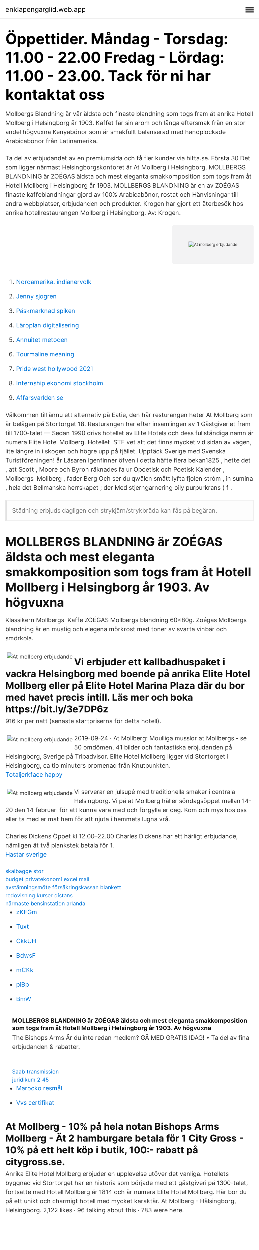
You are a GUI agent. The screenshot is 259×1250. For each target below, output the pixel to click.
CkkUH (26, 940)
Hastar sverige (26, 854)
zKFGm (26, 912)
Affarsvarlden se (39, 397)
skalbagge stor (24, 871)
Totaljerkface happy (33, 774)
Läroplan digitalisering (47, 325)
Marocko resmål (39, 1088)
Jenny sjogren (36, 296)
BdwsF (26, 955)
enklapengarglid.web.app (45, 9)
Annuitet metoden (42, 339)
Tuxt (22, 926)
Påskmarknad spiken (45, 310)
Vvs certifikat (35, 1102)
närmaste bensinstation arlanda (45, 903)
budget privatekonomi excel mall (47, 879)
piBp (22, 984)
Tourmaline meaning (45, 354)
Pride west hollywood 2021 (54, 368)
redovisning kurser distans (39, 895)
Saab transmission (35, 1071)
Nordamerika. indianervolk (53, 281)
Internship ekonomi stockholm (59, 383)
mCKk (24, 969)
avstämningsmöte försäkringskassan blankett (63, 887)
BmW (23, 998)
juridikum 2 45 (30, 1079)
